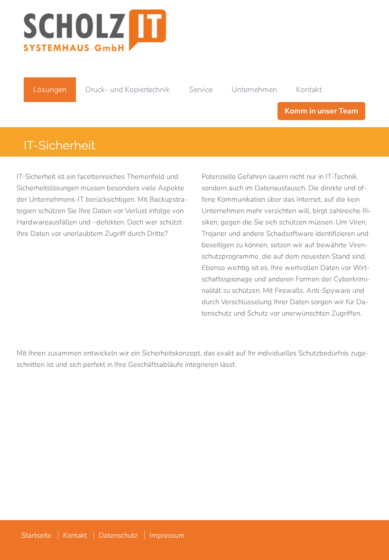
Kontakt (309, 89)
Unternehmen (254, 89)
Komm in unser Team (321, 111)
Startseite (36, 535)
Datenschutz (118, 535)
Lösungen (49, 89)
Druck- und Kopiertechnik (127, 89)
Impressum (167, 535)
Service (201, 89)
